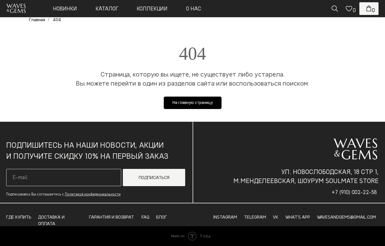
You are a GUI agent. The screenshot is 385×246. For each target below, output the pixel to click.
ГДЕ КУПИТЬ (18, 217)
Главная (37, 19)
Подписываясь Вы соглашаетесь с (63, 194)
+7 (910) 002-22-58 (354, 192)
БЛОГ (161, 217)
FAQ (145, 217)
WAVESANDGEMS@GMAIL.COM (346, 217)
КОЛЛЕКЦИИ (152, 8)
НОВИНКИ (65, 8)
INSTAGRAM (225, 217)
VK (275, 217)
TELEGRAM (255, 217)
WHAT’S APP (297, 217)
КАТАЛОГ (107, 8)
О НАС (193, 8)
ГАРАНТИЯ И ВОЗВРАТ (111, 217)
